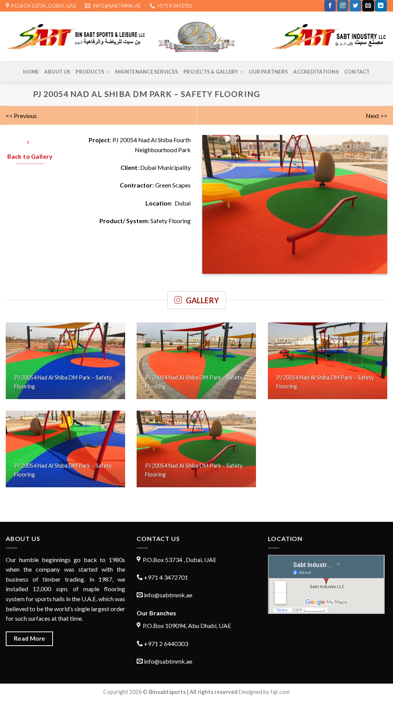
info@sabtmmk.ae (168, 594)
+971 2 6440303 (165, 643)
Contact (357, 72)
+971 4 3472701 (165, 577)
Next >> (376, 115)
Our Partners (268, 72)
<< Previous (21, 115)
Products (90, 72)
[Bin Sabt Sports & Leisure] (197, 37)
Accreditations (316, 72)
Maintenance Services (146, 72)
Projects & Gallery (210, 72)
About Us (57, 72)
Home (31, 72)
